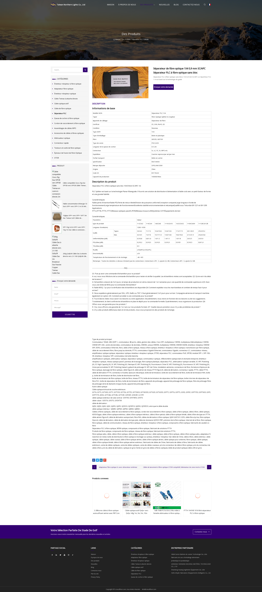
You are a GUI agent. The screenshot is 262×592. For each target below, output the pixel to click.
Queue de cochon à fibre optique (66, 118)
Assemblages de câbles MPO (65, 128)
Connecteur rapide (61, 143)
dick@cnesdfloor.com (149, 589)
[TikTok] (72, 555)
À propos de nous (127, 4)
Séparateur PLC (137, 39)
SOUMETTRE (70, 314)
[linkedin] (56, 555)
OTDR (56, 158)
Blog (176, 4)
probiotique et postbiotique (180, 561)
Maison (110, 4)
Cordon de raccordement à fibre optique (69, 123)
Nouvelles (164, 4)
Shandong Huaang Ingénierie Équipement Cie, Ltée (188, 570)
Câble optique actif (61, 103)
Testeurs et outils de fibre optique (67, 148)
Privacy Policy (95, 577)
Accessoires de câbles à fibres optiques (69, 133)
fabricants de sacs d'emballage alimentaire (185, 557)
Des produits (146, 4)
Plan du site (95, 574)
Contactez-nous (191, 4)
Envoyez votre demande (163, 87)
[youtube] (64, 555)
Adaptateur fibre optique (63, 89)
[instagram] (68, 555)
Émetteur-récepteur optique (65, 94)
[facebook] (52, 555)
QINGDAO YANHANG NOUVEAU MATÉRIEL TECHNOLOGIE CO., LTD (191, 565)
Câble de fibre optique (62, 108)
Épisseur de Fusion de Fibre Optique (68, 153)
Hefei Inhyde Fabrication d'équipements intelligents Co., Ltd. (191, 573)
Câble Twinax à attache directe (66, 99)
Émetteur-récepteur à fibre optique (67, 84)
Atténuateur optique (62, 138)
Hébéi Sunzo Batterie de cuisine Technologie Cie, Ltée (189, 554)
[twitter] (60, 555)
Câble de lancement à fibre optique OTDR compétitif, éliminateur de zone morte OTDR (174, 467)
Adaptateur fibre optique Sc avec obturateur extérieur (118, 467)
